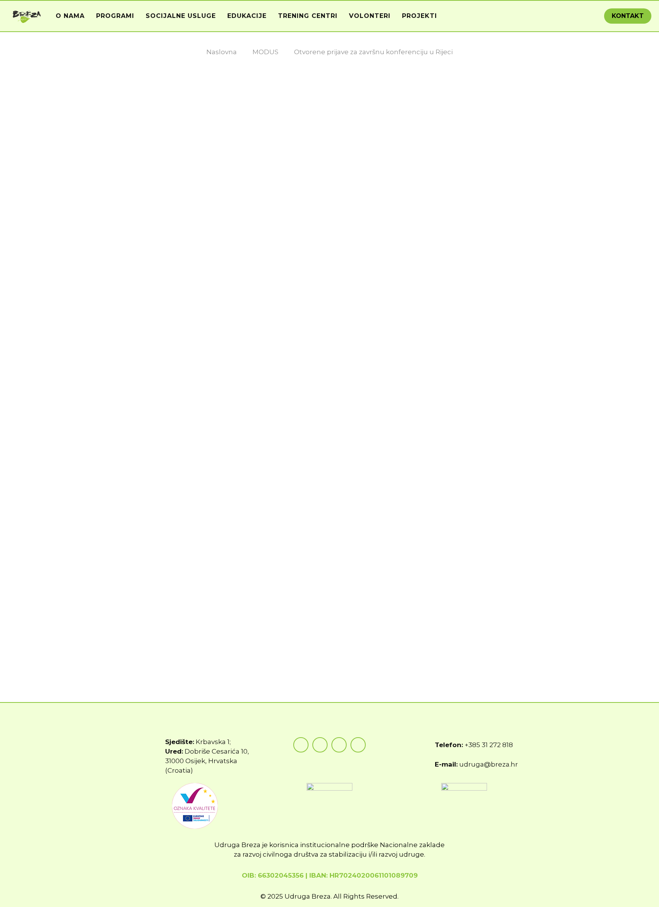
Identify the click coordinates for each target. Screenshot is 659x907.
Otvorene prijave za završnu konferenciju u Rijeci (373, 52)
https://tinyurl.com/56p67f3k (279, 600)
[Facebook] (301, 744)
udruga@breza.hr (488, 764)
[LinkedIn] (358, 744)
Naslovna (221, 52)
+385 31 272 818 (489, 745)
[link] (239, 638)
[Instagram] (320, 744)
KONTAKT (628, 15)
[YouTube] (339, 744)
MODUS (265, 52)
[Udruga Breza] (26, 16)
